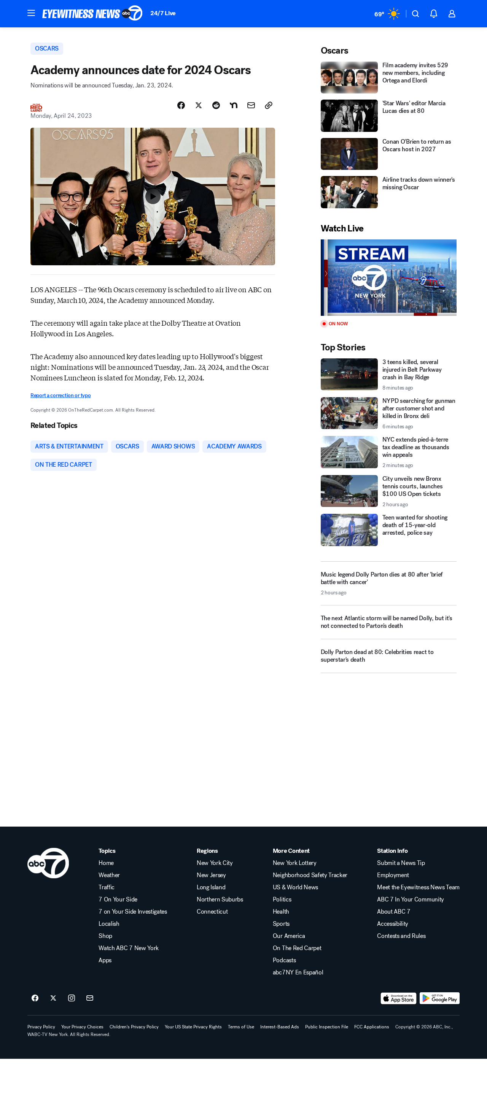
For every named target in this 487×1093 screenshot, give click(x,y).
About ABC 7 (393, 912)
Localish (109, 924)
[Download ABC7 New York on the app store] (398, 998)
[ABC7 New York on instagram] (71, 998)
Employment (393, 875)
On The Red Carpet (297, 948)
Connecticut (212, 912)
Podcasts (284, 960)
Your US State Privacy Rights (193, 1027)
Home (106, 863)
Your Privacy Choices (82, 1027)
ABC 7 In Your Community (410, 900)
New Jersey (211, 875)
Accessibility (392, 924)
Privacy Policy (41, 1027)
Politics (282, 900)
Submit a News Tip (401, 863)
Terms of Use (241, 1027)
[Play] (389, 277)
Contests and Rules (401, 936)
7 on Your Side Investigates (133, 912)
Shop (105, 936)
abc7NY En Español (298, 972)
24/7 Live (163, 13)
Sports (281, 924)
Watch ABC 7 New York (129, 948)
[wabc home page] (48, 863)
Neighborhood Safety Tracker (310, 875)
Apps (105, 960)
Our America (289, 936)
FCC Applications (371, 1027)
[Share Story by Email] (251, 105)
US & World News (295, 887)
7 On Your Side (118, 900)
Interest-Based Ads (279, 1027)
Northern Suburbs (220, 900)
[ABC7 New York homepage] (92, 13)
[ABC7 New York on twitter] (53, 998)
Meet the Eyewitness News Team (418, 887)
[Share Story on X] (198, 105)
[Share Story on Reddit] (216, 105)
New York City (215, 863)
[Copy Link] (268, 105)
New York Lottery (295, 863)
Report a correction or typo (60, 395)
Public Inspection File (326, 1027)
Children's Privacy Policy (134, 1027)
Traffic (107, 887)
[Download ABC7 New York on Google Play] (440, 998)
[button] (31, 13)
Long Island (211, 887)
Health (281, 912)
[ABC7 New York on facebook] (35, 998)
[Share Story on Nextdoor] (233, 105)
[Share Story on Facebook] (181, 105)
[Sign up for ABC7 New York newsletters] (89, 998)
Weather (109, 875)
